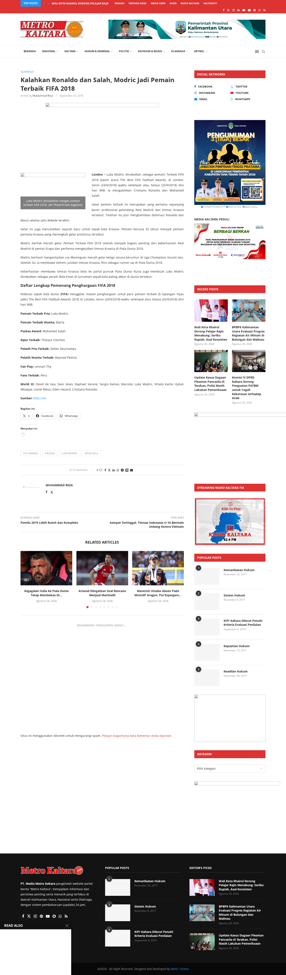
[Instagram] (233, 10)
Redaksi (119, 3)
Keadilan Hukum (236, 671)
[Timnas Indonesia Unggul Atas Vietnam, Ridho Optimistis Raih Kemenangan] (13, 906)
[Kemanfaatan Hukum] (206, 576)
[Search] (263, 51)
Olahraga (178, 51)
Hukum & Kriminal (97, 51)
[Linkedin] (238, 10)
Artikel (199, 51)
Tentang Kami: (138, 3)
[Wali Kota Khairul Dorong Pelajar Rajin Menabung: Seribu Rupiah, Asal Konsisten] (211, 310)
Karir (173, 3)
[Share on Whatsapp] (118, 470)
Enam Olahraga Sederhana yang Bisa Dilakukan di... (43, 933)
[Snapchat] (254, 10)
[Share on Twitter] (109, 470)
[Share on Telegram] (122, 470)
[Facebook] (223, 10)
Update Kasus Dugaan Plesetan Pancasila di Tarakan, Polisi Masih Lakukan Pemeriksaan (210, 383)
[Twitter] (228, 10)
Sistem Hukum (234, 595)
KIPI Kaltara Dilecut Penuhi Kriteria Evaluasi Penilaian (243, 623)
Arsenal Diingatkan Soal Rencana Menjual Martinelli (102, 593)
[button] (44, 3)
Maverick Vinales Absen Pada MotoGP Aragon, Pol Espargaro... (158, 593)
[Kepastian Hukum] (206, 652)
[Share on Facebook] (105, 470)
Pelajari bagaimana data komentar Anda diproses (136, 736)
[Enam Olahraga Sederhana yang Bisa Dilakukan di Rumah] (13, 933)
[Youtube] (243, 10)
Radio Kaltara (190, 3)
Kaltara (70, 51)
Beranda (30, 51)
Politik (124, 51)
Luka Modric (69, 453)
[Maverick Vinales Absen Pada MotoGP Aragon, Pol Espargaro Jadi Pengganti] (158, 568)
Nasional (48, 51)
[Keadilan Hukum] (206, 677)
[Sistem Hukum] (206, 601)
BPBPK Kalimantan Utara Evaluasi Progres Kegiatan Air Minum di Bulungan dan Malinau (248, 333)
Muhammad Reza (43, 95)
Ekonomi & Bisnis (150, 51)
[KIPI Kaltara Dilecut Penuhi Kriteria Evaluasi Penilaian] (206, 627)
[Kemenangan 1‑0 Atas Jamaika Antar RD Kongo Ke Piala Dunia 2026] (13, 959)
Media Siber (158, 3)
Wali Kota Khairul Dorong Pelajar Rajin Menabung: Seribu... (94, 3)
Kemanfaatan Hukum (239, 570)
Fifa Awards (30, 453)
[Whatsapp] (259, 10)
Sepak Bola (91, 453)
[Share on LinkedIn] (113, 470)
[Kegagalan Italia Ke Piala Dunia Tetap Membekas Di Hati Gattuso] (46, 568)
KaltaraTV (210, 3)
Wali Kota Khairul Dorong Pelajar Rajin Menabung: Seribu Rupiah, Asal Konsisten (210, 333)
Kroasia (50, 453)
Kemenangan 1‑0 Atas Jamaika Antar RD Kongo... (44, 959)
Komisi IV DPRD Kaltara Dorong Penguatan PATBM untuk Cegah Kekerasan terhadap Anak (246, 387)
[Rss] (264, 10)
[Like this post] (100, 470)
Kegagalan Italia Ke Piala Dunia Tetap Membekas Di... (46, 593)
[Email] (249, 10)
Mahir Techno (180, 969)
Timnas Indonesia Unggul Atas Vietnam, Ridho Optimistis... (47, 906)
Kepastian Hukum (237, 646)
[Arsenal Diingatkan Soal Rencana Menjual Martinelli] (102, 568)
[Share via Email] (131, 470)
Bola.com (39, 398)
